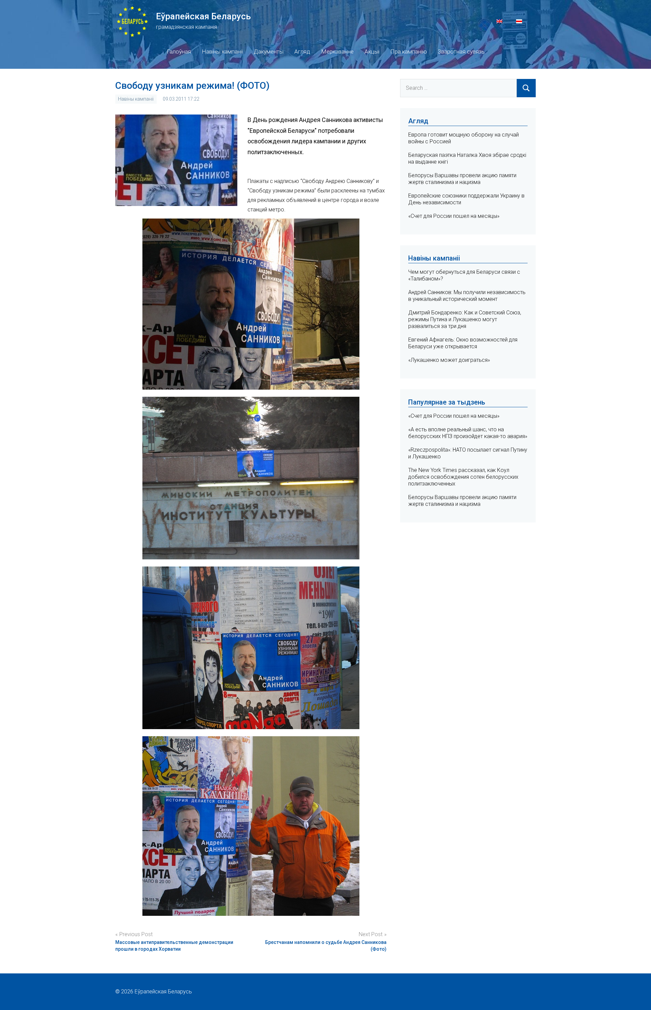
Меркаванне (337, 51)
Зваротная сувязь (461, 51)
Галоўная (179, 51)
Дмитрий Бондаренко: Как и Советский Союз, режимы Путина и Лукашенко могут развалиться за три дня (464, 319)
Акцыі (371, 51)
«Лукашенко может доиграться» (449, 360)
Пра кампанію (408, 51)
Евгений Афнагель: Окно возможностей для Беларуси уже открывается (462, 343)
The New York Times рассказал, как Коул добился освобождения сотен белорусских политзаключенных (463, 477)
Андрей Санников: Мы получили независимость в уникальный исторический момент (467, 295)
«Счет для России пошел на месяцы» (453, 216)
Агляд (302, 51)
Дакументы (268, 51)
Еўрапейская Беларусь (203, 16)
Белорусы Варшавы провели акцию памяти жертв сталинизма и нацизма (462, 178)
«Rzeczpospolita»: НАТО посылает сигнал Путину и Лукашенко (467, 453)
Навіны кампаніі (222, 51)
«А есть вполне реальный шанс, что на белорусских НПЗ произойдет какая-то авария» (467, 432)
